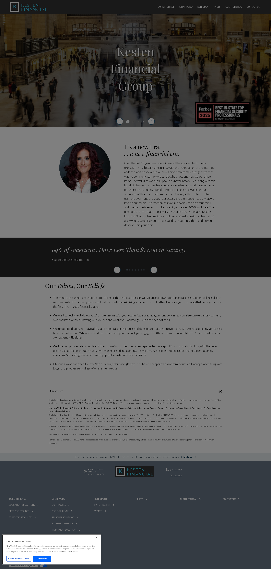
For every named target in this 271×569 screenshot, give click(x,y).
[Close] (96, 537)
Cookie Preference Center (18, 559)
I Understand (42, 559)
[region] (51, 549)
